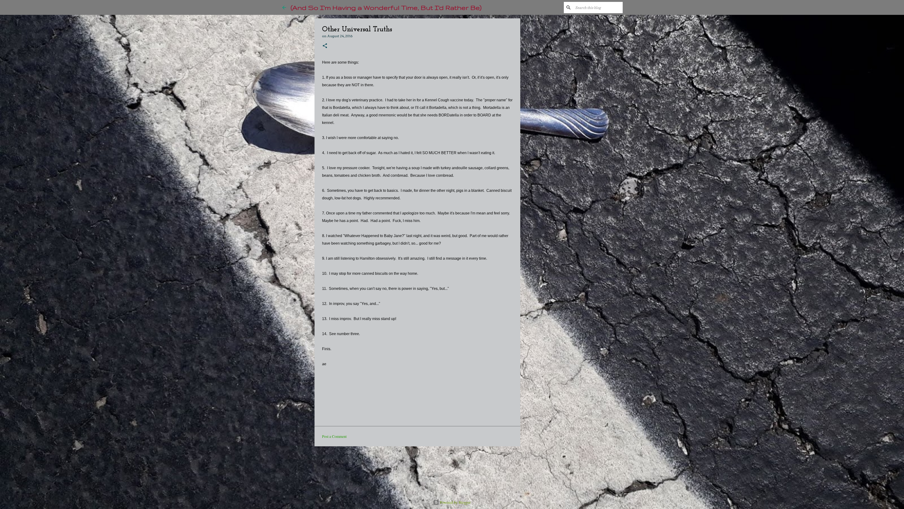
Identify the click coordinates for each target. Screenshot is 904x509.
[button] (325, 46)
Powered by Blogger (455, 502)
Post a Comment (334, 436)
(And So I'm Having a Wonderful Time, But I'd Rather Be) (386, 7)
